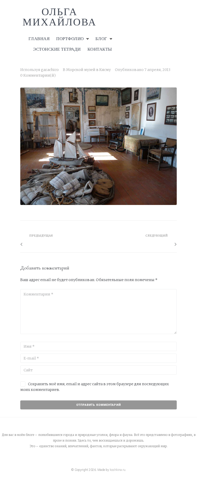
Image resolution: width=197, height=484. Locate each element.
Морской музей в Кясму (88, 69)
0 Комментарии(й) (38, 75)
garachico (50, 69)
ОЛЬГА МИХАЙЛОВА (59, 17)
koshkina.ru (117, 470)
